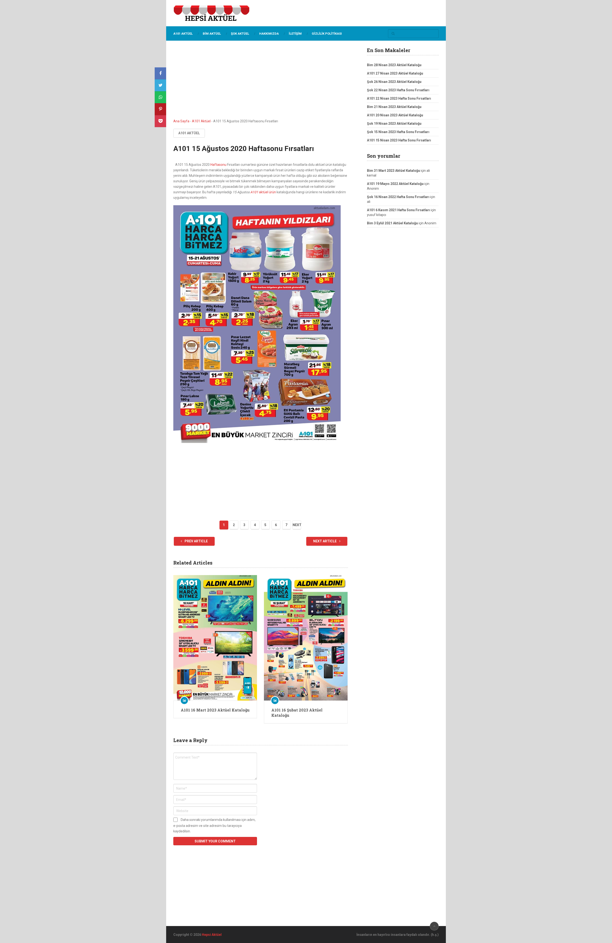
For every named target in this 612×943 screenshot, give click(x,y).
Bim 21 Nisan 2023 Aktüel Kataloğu (394, 107)
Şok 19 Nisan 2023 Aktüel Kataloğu (394, 123)
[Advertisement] (260, 83)
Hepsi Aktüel (212, 935)
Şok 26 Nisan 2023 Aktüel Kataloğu (394, 82)
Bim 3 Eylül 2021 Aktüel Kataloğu (392, 223)
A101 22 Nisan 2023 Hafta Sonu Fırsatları (399, 98)
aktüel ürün (267, 192)
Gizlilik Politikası (327, 33)
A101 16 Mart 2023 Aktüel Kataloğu (215, 709)
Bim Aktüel (212, 33)
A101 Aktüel (183, 33)
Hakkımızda (269, 33)
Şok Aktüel (240, 33)
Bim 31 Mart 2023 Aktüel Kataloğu (393, 170)
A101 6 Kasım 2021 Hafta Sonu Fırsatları (398, 210)
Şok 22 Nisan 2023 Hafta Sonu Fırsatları (398, 90)
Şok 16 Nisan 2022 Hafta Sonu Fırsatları (398, 197)
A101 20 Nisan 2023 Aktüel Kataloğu (395, 115)
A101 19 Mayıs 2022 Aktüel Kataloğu (395, 184)
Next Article (325, 541)
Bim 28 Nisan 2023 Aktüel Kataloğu (394, 65)
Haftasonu (218, 165)
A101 (254, 192)
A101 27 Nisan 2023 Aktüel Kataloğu (395, 73)
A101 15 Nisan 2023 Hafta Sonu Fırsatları (399, 140)
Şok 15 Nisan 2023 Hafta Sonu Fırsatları (398, 132)
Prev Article (196, 541)
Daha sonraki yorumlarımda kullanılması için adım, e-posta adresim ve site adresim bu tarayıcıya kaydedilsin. (214, 825)
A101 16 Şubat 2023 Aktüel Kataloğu (296, 712)
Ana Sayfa (181, 121)
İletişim (295, 33)
